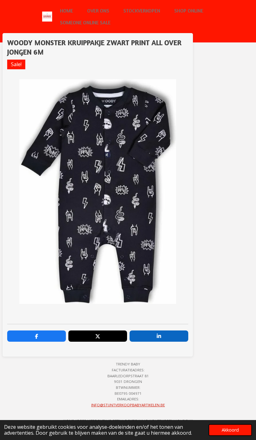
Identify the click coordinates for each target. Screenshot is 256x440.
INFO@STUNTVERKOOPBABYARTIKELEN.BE (128, 405)
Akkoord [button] (230, 430)
